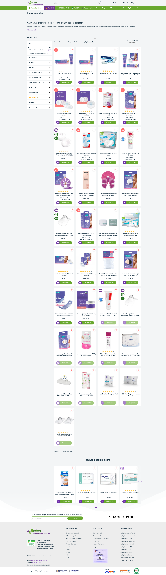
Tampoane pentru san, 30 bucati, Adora (108, 154)
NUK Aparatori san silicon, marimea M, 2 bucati (86, 154)
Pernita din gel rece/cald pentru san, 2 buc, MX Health (108, 194)
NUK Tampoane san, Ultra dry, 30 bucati (108, 114)
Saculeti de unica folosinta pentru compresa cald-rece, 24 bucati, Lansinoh (108, 274)
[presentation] (140, 482)
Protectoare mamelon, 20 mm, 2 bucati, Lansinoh (130, 114)
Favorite (126, 3)
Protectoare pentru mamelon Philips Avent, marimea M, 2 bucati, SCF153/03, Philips (64, 234)
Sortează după (134, 40)
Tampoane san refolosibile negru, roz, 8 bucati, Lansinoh (130, 274)
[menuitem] (49, 8)
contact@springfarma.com (39, 560)
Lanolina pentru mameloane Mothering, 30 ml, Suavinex (86, 194)
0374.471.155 (36, 562)
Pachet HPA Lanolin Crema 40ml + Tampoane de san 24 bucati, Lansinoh (130, 74)
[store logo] (40, 3)
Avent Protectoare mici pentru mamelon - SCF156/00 (64, 434)
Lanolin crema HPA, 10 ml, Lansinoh (86, 74)
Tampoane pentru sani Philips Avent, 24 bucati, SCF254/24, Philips (64, 154)
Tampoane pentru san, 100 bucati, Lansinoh (64, 274)
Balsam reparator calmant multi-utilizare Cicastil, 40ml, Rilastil (108, 314)
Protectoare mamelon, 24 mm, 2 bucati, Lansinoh (86, 234)
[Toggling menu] (35, 8)
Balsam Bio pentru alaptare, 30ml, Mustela (130, 154)
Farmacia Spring (58, 42)
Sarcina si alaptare (79, 42)
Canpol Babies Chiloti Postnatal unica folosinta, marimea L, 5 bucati (64, 493)
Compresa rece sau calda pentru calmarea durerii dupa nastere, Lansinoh (64, 314)
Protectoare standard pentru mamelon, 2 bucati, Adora (130, 234)
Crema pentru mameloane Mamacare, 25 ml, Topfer (86, 394)
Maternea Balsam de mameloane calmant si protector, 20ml (108, 354)
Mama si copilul (68, 42)
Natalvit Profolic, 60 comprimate (108, 492)
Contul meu (118, 3)
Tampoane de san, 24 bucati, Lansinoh (86, 114)
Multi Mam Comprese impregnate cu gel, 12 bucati (130, 394)
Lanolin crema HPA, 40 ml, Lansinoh (64, 74)
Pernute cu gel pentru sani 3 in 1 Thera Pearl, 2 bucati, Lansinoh (64, 194)
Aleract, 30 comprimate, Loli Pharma (86, 492)
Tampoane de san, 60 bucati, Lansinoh (64, 114)
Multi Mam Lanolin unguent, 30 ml (108, 394)
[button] (71, 49)
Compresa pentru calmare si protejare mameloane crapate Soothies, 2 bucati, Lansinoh (64, 354)
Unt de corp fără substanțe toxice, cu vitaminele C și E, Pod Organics (108, 234)
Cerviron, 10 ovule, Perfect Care (130, 492)
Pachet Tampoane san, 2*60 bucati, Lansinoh (86, 274)
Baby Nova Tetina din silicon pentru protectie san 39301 (64, 394)
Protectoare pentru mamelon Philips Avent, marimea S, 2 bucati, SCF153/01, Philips (130, 314)
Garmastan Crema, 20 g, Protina (108, 73)
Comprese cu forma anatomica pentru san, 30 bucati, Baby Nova (130, 354)
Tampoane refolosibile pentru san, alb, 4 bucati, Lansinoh (131, 194)
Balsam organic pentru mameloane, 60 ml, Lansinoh (86, 314)
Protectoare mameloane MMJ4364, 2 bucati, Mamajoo (86, 354)
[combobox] (77, 3)
